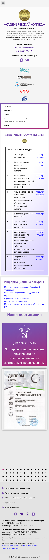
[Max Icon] (15, 514)
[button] (3, 3)
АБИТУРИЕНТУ (8, 110)
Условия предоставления (29, 545)
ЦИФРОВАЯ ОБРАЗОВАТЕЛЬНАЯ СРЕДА (15, 118)
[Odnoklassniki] (27, 514)
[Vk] (21, 514)
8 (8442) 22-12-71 (12, 503)
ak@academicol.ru (12, 507)
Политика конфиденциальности (17, 493)
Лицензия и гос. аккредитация (17, 488)
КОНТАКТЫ (7, 125)
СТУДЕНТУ (7, 114)
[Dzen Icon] (33, 514)
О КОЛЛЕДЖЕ (8, 106)
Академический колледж (24, 24)
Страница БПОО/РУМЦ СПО (10, 548)
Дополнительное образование (14, 122)
